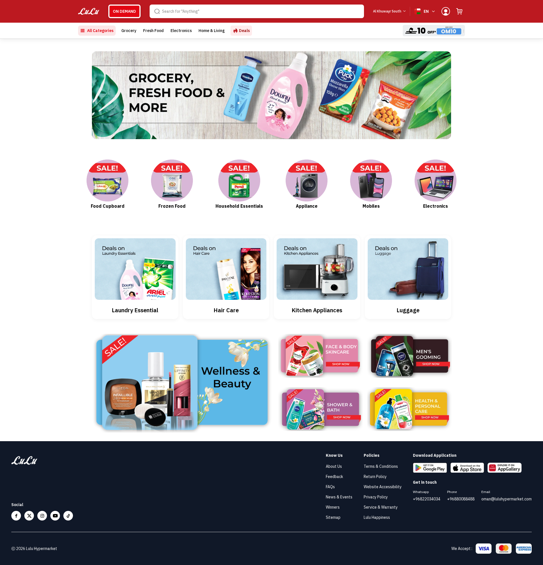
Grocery (128, 30)
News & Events (339, 497)
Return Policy (375, 476)
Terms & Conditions (381, 466)
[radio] (124, 11)
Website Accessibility (383, 486)
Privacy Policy (376, 497)
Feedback (334, 476)
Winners (333, 507)
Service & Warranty (381, 507)
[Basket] (459, 11)
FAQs (330, 486)
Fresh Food (153, 30)
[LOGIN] (445, 11)
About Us (334, 466)
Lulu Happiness (377, 517)
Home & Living (212, 30)
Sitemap (333, 517)
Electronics (181, 30)
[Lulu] (88, 11)
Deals (244, 30)
